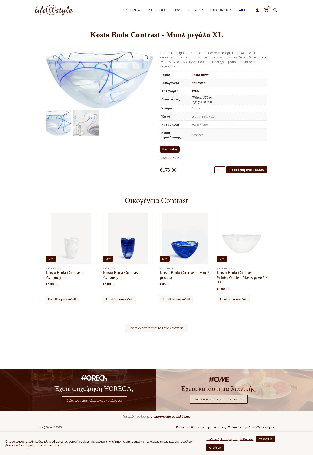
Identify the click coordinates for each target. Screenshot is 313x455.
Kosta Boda (200, 75)
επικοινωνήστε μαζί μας (170, 416)
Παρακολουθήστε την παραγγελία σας (201, 427)
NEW (50, 258)
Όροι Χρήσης (266, 427)
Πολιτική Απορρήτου (241, 427)
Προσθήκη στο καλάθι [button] (62, 299)
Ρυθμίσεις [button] (247, 439)
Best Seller (169, 149)
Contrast (198, 83)
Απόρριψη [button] (265, 439)
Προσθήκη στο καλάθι (246, 170)
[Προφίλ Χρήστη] (257, 10)
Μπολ (196, 91)
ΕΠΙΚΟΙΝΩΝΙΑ (221, 10)
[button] (146, 57)
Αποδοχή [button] (215, 447)
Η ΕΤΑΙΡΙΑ (196, 10)
